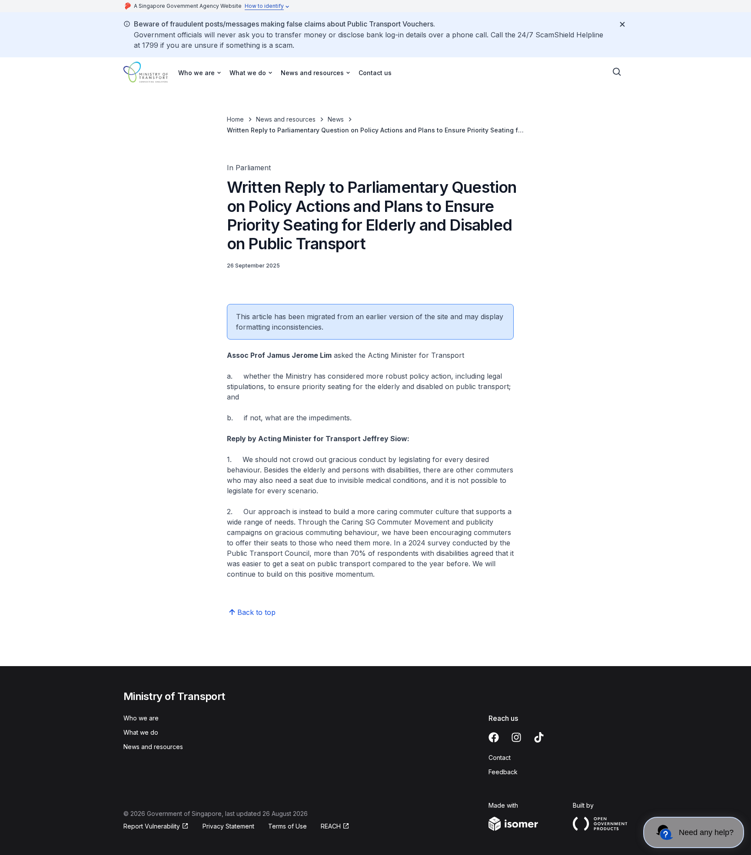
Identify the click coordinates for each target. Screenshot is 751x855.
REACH (331, 826)
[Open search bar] (617, 72)
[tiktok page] (539, 737)
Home (235, 119)
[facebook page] (493, 737)
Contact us (375, 72)
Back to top (256, 612)
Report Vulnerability (151, 826)
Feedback (503, 772)
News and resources (286, 119)
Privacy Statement (228, 826)
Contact (499, 757)
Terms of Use (287, 826)
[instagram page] (516, 737)
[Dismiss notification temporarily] (622, 24)
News (336, 119)
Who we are (141, 718)
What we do (140, 732)
